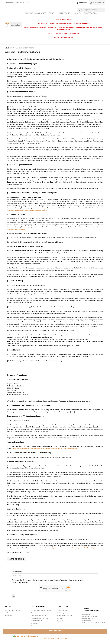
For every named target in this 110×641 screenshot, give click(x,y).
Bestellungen (61, 613)
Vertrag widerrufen (55, 631)
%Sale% (77, 13)
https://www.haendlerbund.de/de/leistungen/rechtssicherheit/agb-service (76, 548)
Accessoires (90, 13)
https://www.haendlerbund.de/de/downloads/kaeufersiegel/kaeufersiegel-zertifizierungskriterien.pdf (45, 448)
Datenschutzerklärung (38, 615)
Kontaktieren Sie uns (38, 626)
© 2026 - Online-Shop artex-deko (55, 638)
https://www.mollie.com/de (16, 229)
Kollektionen (64, 13)
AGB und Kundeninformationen (41, 610)
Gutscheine (60, 621)
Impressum (34, 623)
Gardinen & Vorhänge (35, 13)
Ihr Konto (63, 606)
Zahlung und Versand (38, 613)
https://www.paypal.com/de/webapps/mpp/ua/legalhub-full (26, 210)
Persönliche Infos (62, 610)
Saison (52, 13)
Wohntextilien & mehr (12, 613)
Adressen (60, 618)
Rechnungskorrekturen (64, 615)
